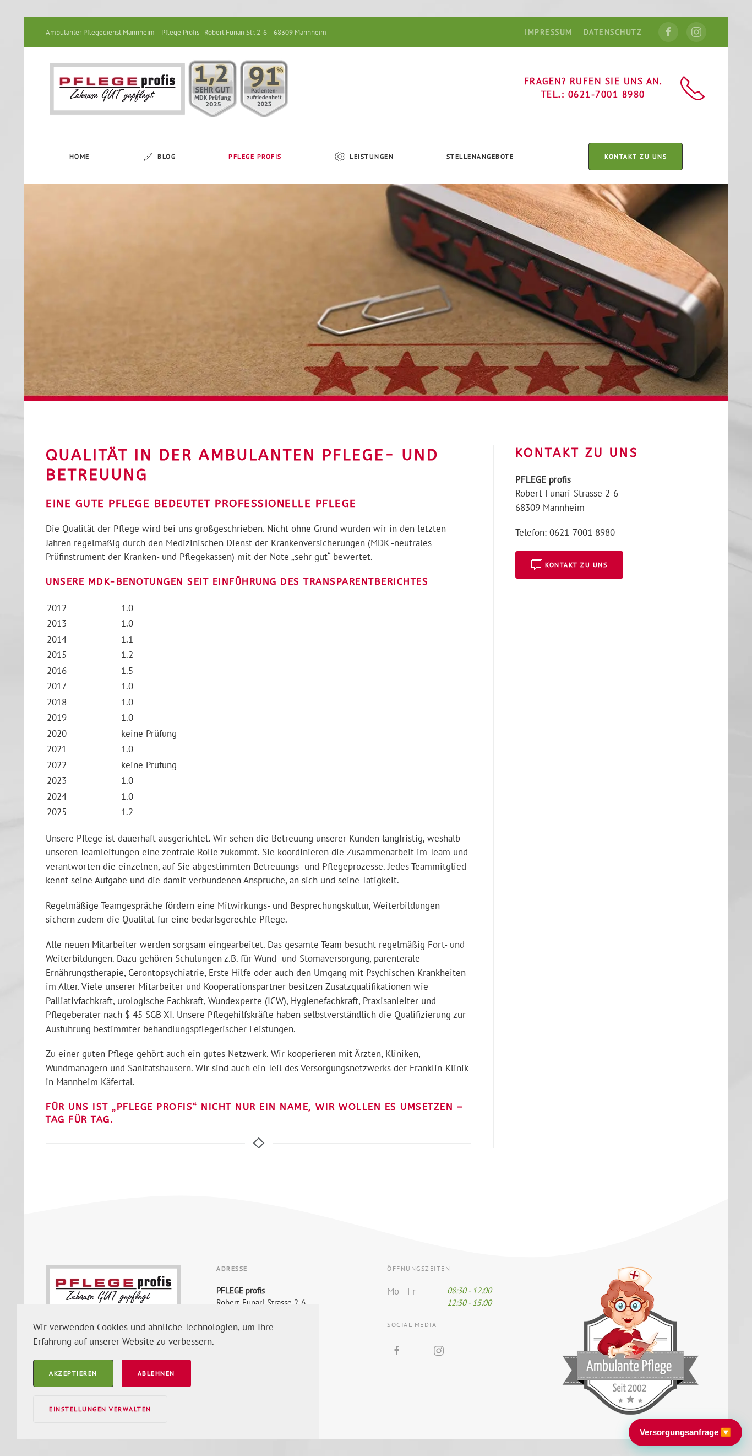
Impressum (549, 32)
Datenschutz (613, 32)
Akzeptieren (73, 1373)
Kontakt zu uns (635, 156)
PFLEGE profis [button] (255, 156)
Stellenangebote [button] (480, 156)
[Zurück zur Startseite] (167, 88)
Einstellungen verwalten (100, 1409)
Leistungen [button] (372, 156)
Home (79, 156)
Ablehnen (156, 1373)
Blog (166, 156)
